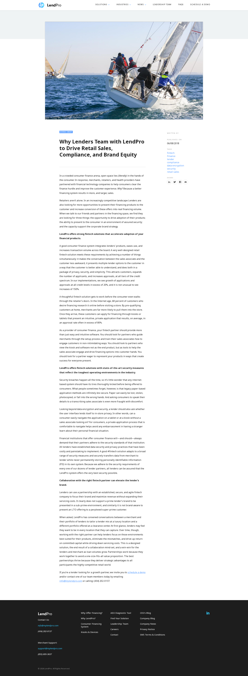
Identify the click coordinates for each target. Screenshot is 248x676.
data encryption (175, 165)
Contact (114, 634)
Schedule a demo (200, 4)
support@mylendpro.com (50, 648)
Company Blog (147, 618)
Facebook (180, 182)
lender (170, 159)
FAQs (181, 4)
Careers (115, 629)
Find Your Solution (120, 618)
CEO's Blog (145, 612)
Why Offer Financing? (91, 612)
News (141, 4)
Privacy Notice (147, 629)
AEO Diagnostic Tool (121, 612)
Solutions (101, 4)
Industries (122, 4)
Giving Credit (66, 132)
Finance (171, 156)
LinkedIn (169, 182)
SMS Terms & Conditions (152, 634)
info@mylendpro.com (70, 580)
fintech (171, 153)
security (171, 168)
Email (185, 182)
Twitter (175, 182)
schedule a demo (137, 572)
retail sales (173, 171)
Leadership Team (162, 4)
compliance (173, 162)
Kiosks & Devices (89, 632)
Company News (148, 623)
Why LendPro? (88, 618)
